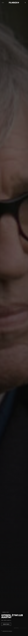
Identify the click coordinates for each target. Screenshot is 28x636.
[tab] (14, 627)
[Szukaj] (25, 2)
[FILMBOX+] (14, 2)
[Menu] (2, 3)
